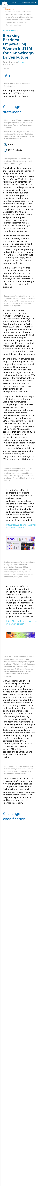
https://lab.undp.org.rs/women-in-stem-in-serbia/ (21, 526)
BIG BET (12, 144)
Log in (34, 2)
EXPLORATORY (15, 150)
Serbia (21, 62)
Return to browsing (10, 30)
